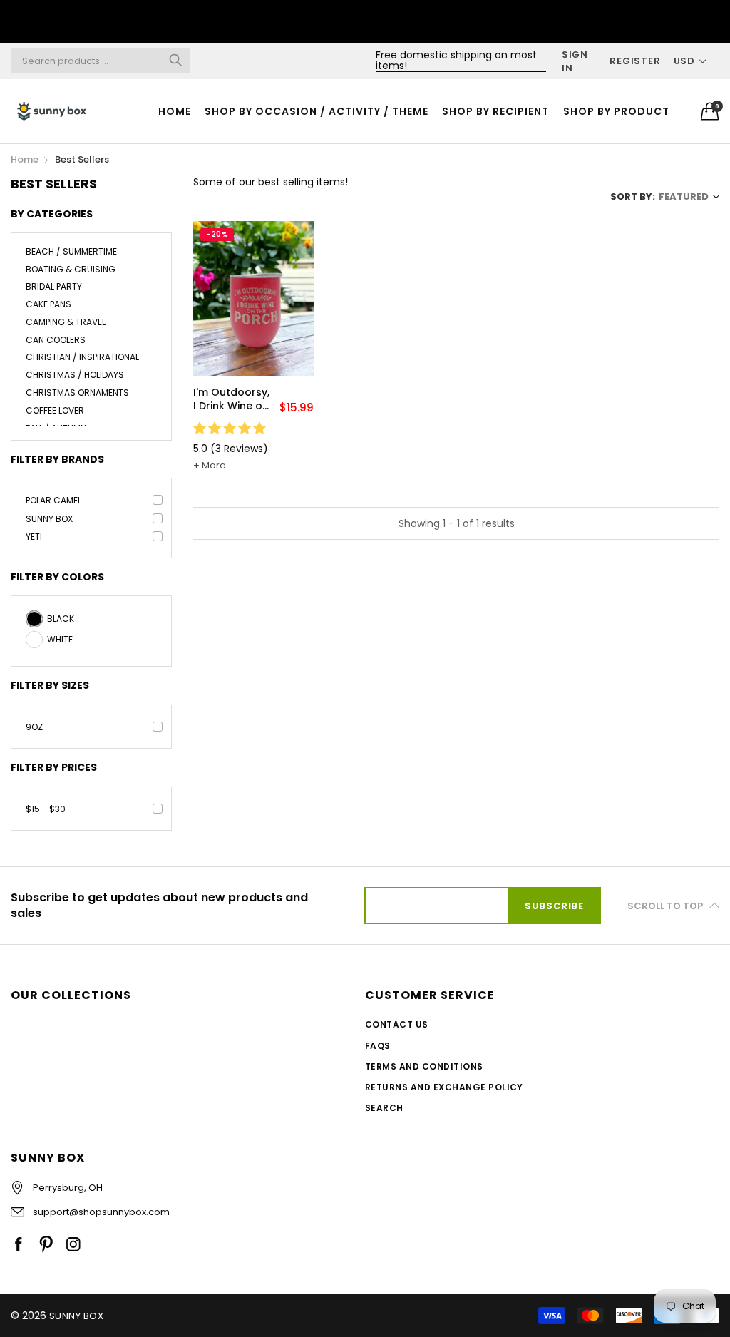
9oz (34, 727)
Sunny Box (49, 519)
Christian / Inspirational (82, 357)
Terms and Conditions (424, 1066)
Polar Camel (53, 500)
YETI (34, 537)
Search (384, 1108)
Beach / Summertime (71, 252)
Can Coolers (56, 340)
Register (635, 61)
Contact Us (396, 1024)
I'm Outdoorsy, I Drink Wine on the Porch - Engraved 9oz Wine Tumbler (231, 400)
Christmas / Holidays (75, 375)
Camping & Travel (66, 322)
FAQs (378, 1046)
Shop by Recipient (495, 111)
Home (174, 111)
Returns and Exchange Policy (444, 1087)
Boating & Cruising (70, 269)
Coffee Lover (55, 410)
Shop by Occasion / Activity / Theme (316, 111)
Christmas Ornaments (77, 392)
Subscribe (554, 906)
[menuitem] (174, 111)
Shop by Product (616, 111)
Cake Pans (48, 304)
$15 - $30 (46, 809)
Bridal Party (54, 286)
